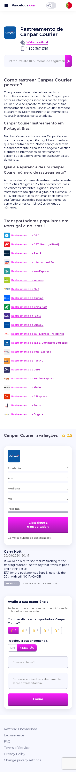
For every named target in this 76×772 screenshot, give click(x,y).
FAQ (7, 741)
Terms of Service (17, 748)
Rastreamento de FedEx (26, 315)
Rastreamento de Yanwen (27, 280)
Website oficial (37, 42)
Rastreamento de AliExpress (29, 396)
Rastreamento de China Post (29, 306)
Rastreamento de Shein (26, 387)
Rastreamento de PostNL (27, 360)
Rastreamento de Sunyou (27, 324)
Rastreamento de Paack (26, 253)
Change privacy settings (22, 760)
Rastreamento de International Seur (34, 262)
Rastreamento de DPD (25, 235)
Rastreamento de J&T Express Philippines (37, 333)
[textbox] (38, 61)
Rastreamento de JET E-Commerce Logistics (39, 342)
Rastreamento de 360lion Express (32, 378)
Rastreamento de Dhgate (27, 414)
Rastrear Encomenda (20, 729)
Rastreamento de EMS (25, 289)
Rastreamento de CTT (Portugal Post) (35, 244)
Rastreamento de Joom (26, 405)
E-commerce (14, 735)
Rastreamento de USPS (26, 369)
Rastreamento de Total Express (31, 351)
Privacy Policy (14, 754)
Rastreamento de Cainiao (27, 298)
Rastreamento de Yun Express (30, 271)
